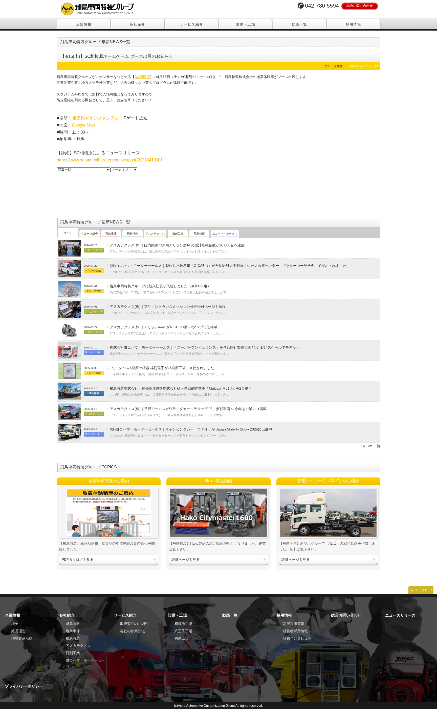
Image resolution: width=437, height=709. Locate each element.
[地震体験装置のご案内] (108, 513)
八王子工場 (183, 631)
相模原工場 (183, 624)
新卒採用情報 (293, 624)
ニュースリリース (400, 615)
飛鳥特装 (73, 638)
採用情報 (353, 24)
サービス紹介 (191, 24)
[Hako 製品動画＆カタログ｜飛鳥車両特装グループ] (218, 513)
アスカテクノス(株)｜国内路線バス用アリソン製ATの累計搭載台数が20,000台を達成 (177, 245)
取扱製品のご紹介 (134, 624)
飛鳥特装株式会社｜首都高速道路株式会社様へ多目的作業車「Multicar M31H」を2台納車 (181, 388)
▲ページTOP (421, 590)
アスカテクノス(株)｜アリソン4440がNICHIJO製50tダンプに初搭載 (163, 327)
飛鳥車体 (73, 631)
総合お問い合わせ (359, 6)
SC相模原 (142, 77)
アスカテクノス (78, 646)
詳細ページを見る (185, 560)
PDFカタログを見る (78, 560)
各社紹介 (137, 24)
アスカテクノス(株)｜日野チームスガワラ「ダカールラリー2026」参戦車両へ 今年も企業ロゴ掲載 (188, 409)
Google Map (83, 125)
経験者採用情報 (295, 631)
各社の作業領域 (132, 631)
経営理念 (18, 631)
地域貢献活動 (22, 638)
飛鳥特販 (73, 624)
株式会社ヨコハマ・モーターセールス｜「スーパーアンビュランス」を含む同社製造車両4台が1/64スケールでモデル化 (204, 347)
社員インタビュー (297, 638)
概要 (14, 624)
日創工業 (73, 653)
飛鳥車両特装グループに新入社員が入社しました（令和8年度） (160, 286)
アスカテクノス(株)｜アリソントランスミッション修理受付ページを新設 (168, 307)
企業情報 (84, 24)
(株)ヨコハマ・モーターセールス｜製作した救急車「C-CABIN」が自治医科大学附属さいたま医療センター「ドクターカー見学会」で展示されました (228, 266)
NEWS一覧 (371, 446)
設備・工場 (245, 24)
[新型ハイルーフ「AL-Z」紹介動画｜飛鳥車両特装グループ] (328, 513)
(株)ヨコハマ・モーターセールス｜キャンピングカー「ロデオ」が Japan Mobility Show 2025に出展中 (191, 429)
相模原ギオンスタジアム (95, 117)
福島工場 (181, 638)
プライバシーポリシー (24, 686)
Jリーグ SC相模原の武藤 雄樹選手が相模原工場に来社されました (162, 368)
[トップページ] (136, 9)
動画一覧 (299, 24)
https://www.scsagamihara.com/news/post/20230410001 (110, 159)
